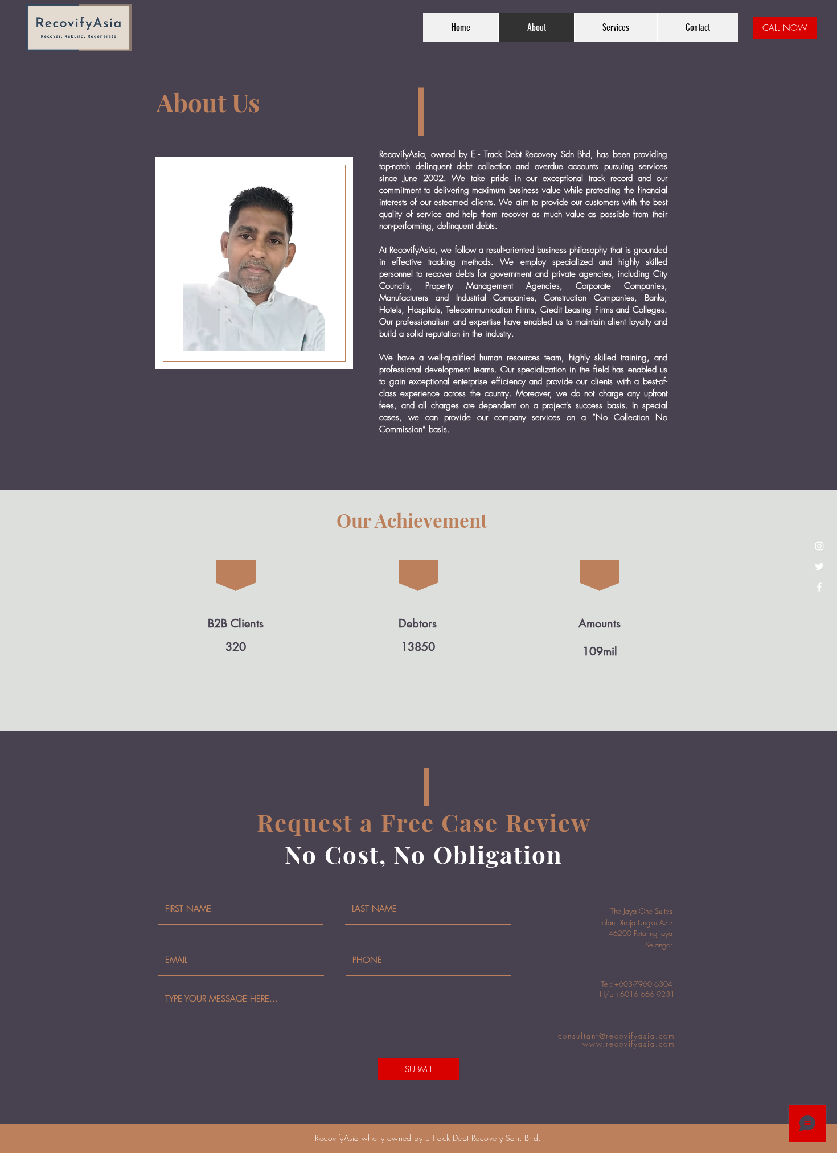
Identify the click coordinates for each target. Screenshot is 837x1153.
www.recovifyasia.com (628, 1044)
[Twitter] (819, 566)
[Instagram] (819, 546)
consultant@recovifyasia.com (616, 1036)
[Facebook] (819, 587)
